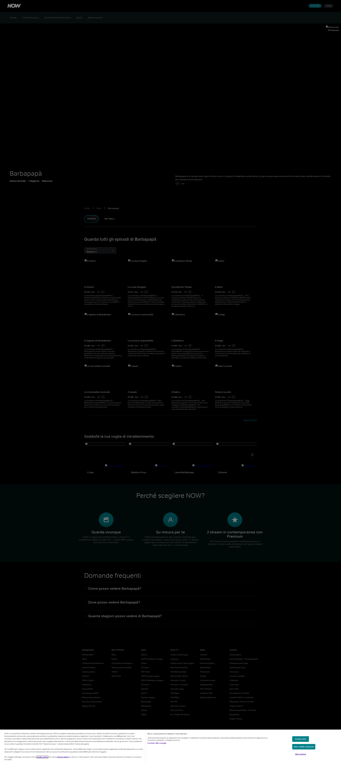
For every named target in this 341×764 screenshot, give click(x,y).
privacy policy (63, 757)
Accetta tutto (300, 739)
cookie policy (42, 757)
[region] (170, 747)
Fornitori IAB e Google (156, 743)
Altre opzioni (300, 754)
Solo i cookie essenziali (304, 747)
